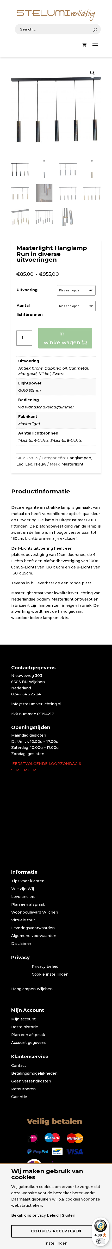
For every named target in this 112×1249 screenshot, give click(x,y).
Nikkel (45, 373)
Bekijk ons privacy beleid (35, 1215)
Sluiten (68, 1215)
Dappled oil (56, 368)
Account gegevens (28, 1043)
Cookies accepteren (56, 1231)
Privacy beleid (45, 967)
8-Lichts (74, 440)
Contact (18, 1066)
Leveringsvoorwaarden (33, 928)
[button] (92, 73)
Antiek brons (30, 368)
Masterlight (29, 423)
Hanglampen (79, 458)
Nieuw (40, 464)
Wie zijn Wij (22, 889)
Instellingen (56, 1243)
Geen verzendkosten (31, 1081)
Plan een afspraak (28, 905)
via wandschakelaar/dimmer (46, 407)
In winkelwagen (62, 338)
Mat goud (27, 373)
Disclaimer (21, 944)
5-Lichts (58, 440)
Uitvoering (27, 289)
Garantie (19, 1097)
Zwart (58, 373)
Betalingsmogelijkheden (34, 1074)
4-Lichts (41, 440)
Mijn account (23, 1019)
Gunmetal (78, 368)
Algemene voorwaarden (33, 936)
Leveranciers (23, 897)
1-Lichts (25, 440)
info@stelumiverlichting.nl (36, 704)
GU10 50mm (29, 390)
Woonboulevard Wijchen (34, 912)
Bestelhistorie (24, 1027)
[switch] (100, 1241)
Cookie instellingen (50, 974)
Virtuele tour (23, 920)
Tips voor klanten (28, 881)
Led (19, 464)
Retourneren (23, 1089)
